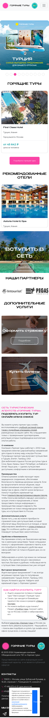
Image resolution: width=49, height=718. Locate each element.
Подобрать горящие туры (24, 161)
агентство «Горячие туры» (21, 623)
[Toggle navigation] (43, 5)
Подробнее (24, 267)
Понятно (35, 702)
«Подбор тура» (21, 609)
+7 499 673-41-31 (11, 686)
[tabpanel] (24, 46)
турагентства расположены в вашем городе (27, 495)
